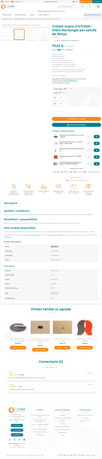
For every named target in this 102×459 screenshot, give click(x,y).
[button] (90, 6)
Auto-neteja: (58, 89)
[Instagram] (14, 440)
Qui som (62, 424)
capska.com (8, 237)
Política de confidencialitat (62, 426)
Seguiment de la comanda (85, 415)
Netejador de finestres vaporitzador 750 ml (71, 149)
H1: (55, 103)
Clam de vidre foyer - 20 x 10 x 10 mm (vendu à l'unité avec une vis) (40, 340)
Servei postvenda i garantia (62, 429)
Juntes (32, 14)
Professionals (39, 435)
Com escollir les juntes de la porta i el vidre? (39, 416)
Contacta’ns (17, 430)
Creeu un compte (85, 421)
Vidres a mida (7, 14)
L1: (55, 97)
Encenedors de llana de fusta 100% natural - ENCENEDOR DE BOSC (70, 163)
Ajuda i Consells (43, 14)
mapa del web (62, 432)
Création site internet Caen (28, 455)
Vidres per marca (21, 14)
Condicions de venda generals (62, 418)
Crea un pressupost (77, 125)
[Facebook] (9, 440)
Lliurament (62, 421)
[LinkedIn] (19, 440)
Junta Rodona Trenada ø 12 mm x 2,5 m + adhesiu (71, 135)
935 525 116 (17, 425)
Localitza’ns (17, 434)
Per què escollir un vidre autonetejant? (39, 420)
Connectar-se (85, 418)
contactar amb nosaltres (55, 235)
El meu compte (85, 410)
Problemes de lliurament (40, 429)
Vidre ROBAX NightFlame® (92, 14)
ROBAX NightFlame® (71, 81)
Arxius (62, 435)
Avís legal (62, 415)
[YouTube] (24, 440)
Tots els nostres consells (39, 432)
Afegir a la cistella (77, 119)
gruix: (56, 93)
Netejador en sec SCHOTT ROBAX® (70, 156)
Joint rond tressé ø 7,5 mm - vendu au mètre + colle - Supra (71, 142)
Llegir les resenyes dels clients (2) (77, 180)
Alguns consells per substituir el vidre (39, 425)
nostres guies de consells (32, 235)
